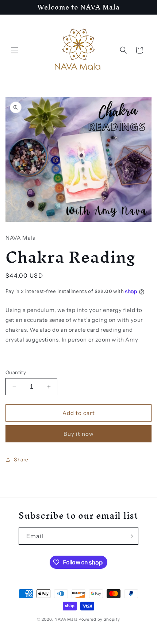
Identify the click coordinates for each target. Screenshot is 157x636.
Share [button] (21, 459)
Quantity (15, 372)
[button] (15, 50)
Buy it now (79, 433)
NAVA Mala (66, 619)
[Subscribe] (130, 536)
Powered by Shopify (99, 619)
